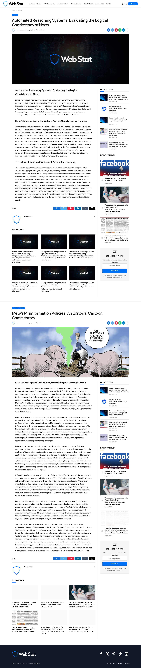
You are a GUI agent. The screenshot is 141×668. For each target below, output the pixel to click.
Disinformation (75, 4)
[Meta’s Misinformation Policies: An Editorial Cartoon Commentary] (70, 352)
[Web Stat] (13, 4)
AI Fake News (88, 4)
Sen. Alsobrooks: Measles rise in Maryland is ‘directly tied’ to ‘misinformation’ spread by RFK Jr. (81, 629)
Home (32, 4)
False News (100, 4)
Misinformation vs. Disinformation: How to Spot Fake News (118, 108)
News (38, 4)
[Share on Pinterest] (116, 30)
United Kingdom (49, 4)
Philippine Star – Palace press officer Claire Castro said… (115, 179)
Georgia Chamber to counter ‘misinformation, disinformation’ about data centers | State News (116, 238)
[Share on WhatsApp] (120, 30)
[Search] (126, 4)
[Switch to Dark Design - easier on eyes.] (122, 4)
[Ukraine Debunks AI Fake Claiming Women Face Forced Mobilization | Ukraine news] (104, 145)
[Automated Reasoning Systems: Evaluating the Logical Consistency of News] (70, 59)
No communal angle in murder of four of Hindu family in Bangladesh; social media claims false (118, 132)
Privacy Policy (112, 277)
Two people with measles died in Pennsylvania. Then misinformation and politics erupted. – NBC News (116, 208)
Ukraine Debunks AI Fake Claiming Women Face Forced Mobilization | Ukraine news (118, 144)
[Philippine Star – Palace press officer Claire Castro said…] (114, 168)
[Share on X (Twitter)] (112, 30)
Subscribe (133, 4)
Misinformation (62, 4)
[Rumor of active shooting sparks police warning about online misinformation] (104, 120)
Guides (108, 4)
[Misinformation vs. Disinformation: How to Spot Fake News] (104, 108)
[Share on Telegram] (123, 30)
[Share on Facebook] (108, 30)
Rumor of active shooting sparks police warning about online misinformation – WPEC (118, 97)
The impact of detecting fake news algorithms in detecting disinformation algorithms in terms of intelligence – (81, 286)
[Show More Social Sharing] (127, 30)
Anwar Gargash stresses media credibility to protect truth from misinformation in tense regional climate (52, 630)
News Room (21, 30)
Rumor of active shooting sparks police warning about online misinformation (118, 120)
